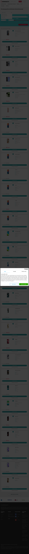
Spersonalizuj (14, 284)
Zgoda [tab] (5, 271)
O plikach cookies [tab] (24, 271)
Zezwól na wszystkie (23, 284)
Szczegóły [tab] (14, 271)
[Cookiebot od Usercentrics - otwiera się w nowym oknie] (25, 269)
